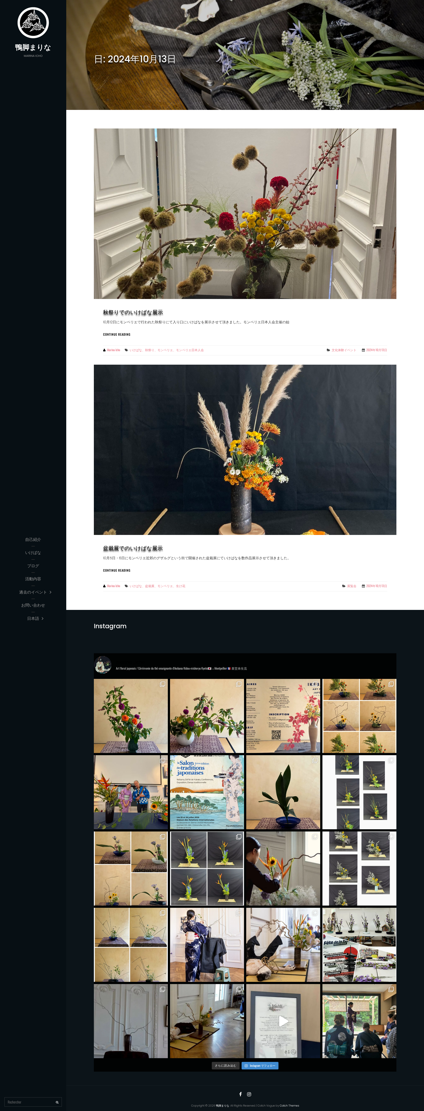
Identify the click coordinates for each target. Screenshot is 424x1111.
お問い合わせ (33, 605)
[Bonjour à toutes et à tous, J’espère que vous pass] (283, 716)
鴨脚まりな (33, 47)
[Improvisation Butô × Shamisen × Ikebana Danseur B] (207, 1021)
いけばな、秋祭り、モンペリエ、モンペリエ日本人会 (167, 349)
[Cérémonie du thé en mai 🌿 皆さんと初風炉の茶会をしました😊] (359, 1021)
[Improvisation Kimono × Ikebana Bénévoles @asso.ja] (131, 1021)
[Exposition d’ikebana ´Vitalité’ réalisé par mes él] (283, 1021)
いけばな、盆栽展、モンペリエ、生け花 (157, 585)
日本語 (33, 618)
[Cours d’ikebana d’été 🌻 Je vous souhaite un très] (359, 716)
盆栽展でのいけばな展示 (133, 548)
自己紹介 (33, 539)
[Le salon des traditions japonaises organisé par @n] (207, 792)
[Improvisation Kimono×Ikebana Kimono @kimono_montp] (207, 945)
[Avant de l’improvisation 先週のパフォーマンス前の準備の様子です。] (283, 868)
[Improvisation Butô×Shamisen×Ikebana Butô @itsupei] (283, 945)
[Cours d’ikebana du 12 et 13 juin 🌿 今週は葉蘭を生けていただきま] (131, 868)
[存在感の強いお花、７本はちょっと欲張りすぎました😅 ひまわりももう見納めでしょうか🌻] (131, 716)
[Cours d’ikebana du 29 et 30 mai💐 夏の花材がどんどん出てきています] (359, 868)
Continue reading (117, 334)
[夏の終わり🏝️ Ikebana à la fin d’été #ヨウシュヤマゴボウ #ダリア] (207, 716)
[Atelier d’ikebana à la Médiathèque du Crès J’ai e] (359, 945)
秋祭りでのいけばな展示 (133, 312)
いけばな (33, 552)
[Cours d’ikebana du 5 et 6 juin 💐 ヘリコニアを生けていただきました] (207, 868)
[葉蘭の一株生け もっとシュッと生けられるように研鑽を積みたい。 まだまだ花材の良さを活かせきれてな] (283, 792)
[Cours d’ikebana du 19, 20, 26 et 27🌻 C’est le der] (359, 792)
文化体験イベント (344, 349)
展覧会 (351, 585)
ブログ (33, 566)
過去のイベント (33, 592)
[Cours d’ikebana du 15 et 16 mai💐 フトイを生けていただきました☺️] (131, 945)
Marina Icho (113, 349)
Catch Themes (289, 1105)
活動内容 (33, 579)
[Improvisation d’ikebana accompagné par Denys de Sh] (131, 792)
